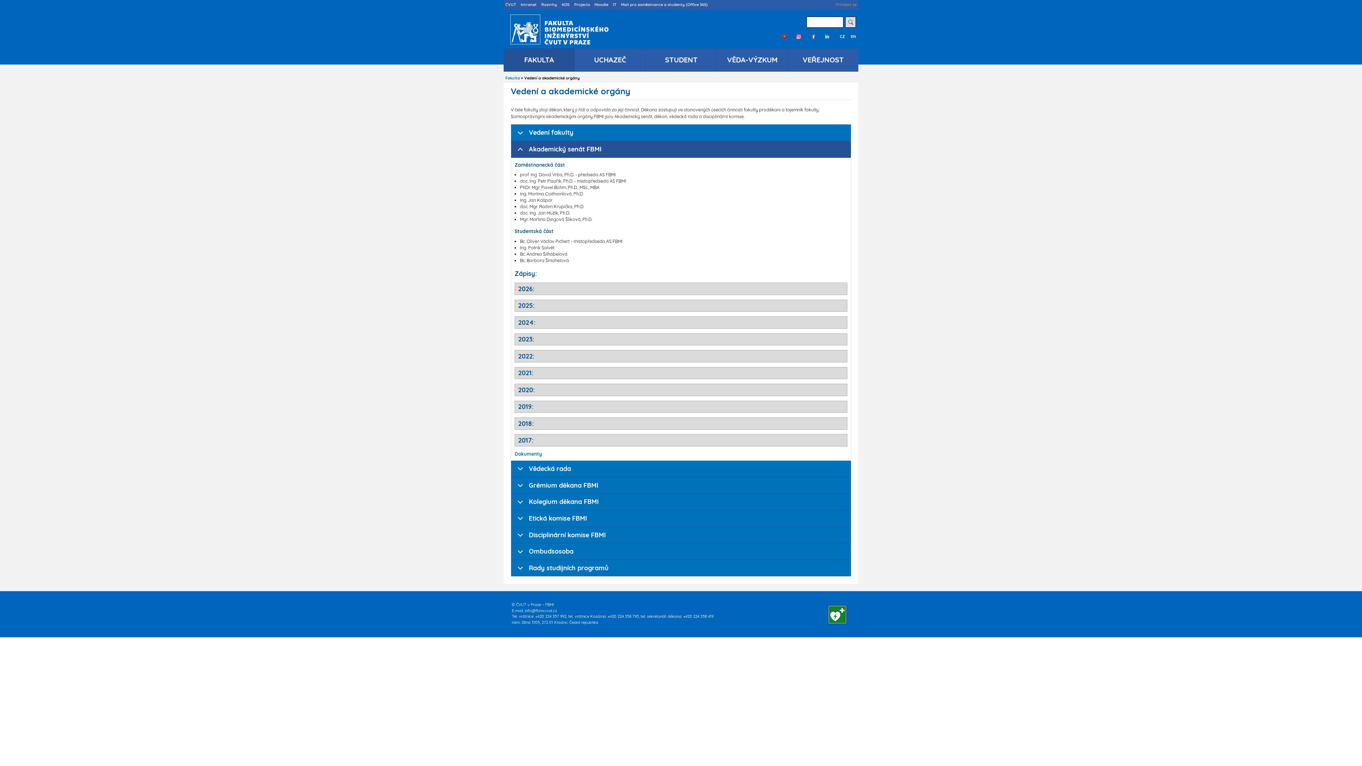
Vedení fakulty (551, 132)
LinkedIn (827, 36)
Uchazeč (610, 59)
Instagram (799, 36)
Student (681, 59)
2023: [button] (526, 339)
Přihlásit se (846, 4)
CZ (842, 36)
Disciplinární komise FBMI (567, 535)
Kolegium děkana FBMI (564, 502)
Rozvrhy (549, 4)
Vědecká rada (550, 469)
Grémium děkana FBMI (563, 485)
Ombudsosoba (551, 551)
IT (614, 4)
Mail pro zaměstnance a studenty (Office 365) (664, 4)
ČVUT (510, 4)
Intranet (529, 4)
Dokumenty (528, 454)
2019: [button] (525, 407)
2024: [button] (527, 322)
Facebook (813, 36)
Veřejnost (823, 59)
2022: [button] (526, 356)
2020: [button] (526, 390)
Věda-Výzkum (752, 59)
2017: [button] (525, 440)
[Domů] (558, 29)
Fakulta (539, 59)
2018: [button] (526, 424)
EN (853, 36)
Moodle (601, 4)
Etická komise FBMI (558, 518)
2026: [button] (526, 289)
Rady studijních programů (569, 568)
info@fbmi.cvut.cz (541, 610)
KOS (566, 4)
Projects (582, 4)
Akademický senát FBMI (565, 149)
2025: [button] (526, 305)
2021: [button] (525, 373)
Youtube (784, 36)
